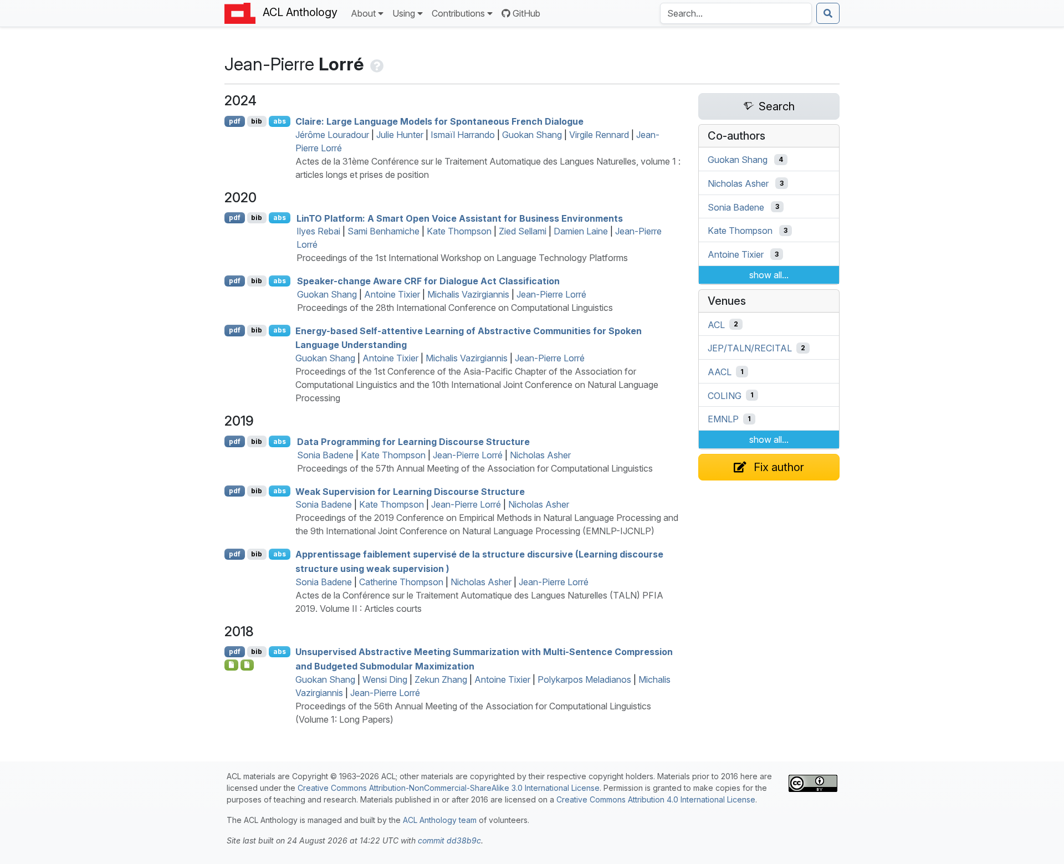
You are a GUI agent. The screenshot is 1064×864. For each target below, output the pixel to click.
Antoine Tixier (392, 294)
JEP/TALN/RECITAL (750, 348)
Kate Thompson (459, 231)
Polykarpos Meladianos (584, 679)
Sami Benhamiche (383, 231)
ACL (716, 324)
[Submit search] (828, 13)
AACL (720, 371)
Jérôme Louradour (332, 134)
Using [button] (403, 13)
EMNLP (723, 419)
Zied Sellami (522, 231)
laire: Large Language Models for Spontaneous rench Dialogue (439, 121)
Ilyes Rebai (318, 231)
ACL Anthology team (440, 820)
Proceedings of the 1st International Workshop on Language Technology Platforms (462, 257)
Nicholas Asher (540, 455)
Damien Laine (581, 231)
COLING (724, 395)
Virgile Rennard (599, 134)
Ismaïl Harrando (463, 134)
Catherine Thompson (401, 581)
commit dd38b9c (449, 840)
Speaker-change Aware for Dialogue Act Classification (428, 281)
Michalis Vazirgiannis (468, 294)
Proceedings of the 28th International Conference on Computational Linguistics (455, 307)
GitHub (526, 13)
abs (279, 121)
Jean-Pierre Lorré (551, 294)
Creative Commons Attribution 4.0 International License (655, 799)
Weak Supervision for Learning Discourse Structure (410, 491)
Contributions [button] (458, 13)
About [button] (363, 13)
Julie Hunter (399, 134)
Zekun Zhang (441, 679)
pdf (235, 121)
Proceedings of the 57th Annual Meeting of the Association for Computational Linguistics (475, 468)
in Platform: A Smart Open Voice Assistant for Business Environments (459, 217)
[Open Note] (231, 665)
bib (256, 121)
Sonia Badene (325, 455)
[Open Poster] (247, 665)
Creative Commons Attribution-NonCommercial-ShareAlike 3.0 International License (449, 788)
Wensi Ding (384, 679)
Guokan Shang (532, 134)
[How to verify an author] (375, 64)
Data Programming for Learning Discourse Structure (413, 441)
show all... (769, 274)
